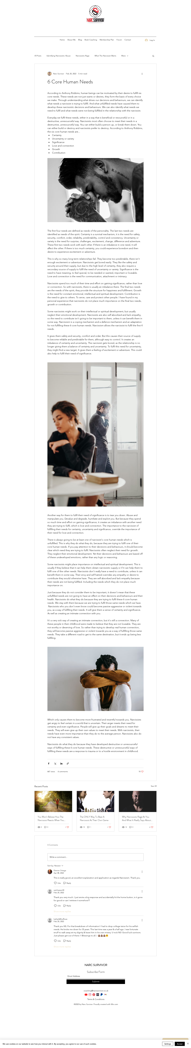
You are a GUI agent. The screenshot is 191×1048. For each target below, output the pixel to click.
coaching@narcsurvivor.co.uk (96, 990)
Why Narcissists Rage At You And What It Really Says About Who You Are (136, 818)
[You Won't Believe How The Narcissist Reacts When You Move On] (53, 801)
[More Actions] (142, 871)
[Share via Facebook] (48, 763)
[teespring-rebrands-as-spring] (97, 994)
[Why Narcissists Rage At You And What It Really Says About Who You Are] (137, 801)
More (123, 56)
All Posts (37, 56)
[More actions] (142, 73)
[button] (153, 56)
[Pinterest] (94, 994)
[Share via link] (68, 763)
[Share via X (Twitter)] (55, 763)
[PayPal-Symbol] (101, 994)
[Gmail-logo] (105, 994)
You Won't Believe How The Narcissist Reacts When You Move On (51, 818)
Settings (167, 1044)
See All (154, 786)
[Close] (187, 1044)
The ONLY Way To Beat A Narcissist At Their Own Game (94, 818)
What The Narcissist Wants (105, 56)
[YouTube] (86, 994)
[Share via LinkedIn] (61, 763)
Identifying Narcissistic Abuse (59, 56)
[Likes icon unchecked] (55, 883)
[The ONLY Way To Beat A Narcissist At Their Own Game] (95, 801)
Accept (180, 1044)
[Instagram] (90, 994)
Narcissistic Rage (82, 56)
